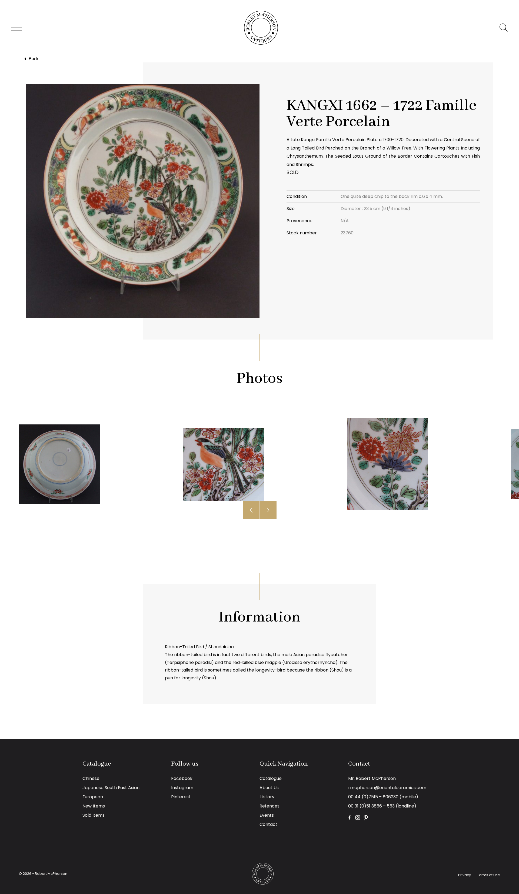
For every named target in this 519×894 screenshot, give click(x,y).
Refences (270, 806)
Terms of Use (488, 875)
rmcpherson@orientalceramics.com (387, 788)
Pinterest (181, 797)
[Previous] (251, 510)
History (267, 797)
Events (267, 815)
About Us (269, 788)
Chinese (90, 778)
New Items (93, 806)
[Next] (268, 510)
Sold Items (93, 815)
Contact (268, 824)
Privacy (464, 875)
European (92, 797)
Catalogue (271, 778)
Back (33, 59)
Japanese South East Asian (110, 788)
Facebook (181, 778)
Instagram (182, 788)
